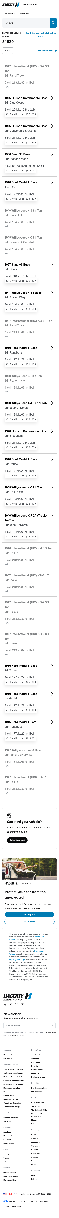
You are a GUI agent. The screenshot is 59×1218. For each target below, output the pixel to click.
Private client (8, 1095)
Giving (33, 1164)
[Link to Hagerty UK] (15, 1194)
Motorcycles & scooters (13, 1084)
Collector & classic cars (13, 1073)
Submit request (17, 840)
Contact (34, 1157)
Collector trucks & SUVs (13, 1077)
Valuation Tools (30, 4)
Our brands (35, 1146)
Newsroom (35, 1153)
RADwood (35, 1124)
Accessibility (32, 1201)
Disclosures (43, 1201)
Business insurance (11, 1099)
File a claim (8, 1058)
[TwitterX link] (11, 1005)
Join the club (36, 1055)
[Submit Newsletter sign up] (52, 1025)
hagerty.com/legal (17, 959)
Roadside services (39, 1088)
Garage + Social (9, 1172)
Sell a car (7, 1140)
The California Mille (39, 1110)
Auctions (7, 1132)
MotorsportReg (9, 1180)
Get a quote (29, 914)
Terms (33, 1183)
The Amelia (35, 1106)
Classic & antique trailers (13, 1080)
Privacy (34, 1179)
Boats (5, 1092)
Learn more (29, 922)
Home (33, 1135)
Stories (6, 1158)
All (4, 1162)
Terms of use (16, 1206)
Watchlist (24, 14)
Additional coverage (11, 1107)
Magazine (35, 1073)
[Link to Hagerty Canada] (10, 1194)
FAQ (33, 1175)
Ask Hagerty (36, 1062)
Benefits (34, 1066)
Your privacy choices (17, 1201)
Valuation (35, 1058)
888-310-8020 (36, 1092)
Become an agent (10, 1117)
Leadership (35, 1142)
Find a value (9, 14)
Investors (35, 1161)
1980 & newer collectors (13, 1069)
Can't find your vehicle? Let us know (41, 34)
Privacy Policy (50, 1033)
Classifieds (8, 1136)
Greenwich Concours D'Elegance (39, 1115)
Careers (34, 1150)
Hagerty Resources (11, 1176)
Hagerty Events (37, 1103)
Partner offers (37, 1070)
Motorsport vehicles (11, 1088)
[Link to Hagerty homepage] (17, 997)
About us (35, 1138)
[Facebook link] (5, 1005)
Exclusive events (38, 1077)
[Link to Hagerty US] (5, 1194)
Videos (6, 1154)
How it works (8, 1143)
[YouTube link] (22, 1005)
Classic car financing (12, 1103)
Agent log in (8, 1121)
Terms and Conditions (15, 1035)
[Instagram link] (16, 1005)
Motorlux (34, 1120)
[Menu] (54, 4)
